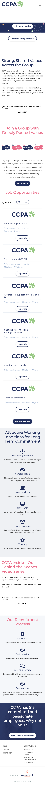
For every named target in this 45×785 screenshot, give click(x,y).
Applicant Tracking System (22, 781)
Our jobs (6, 750)
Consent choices (29, 762)
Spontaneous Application (22, 735)
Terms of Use (28, 750)
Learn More (22, 183)
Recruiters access (30, 760)
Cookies (27, 755)
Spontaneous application (7, 752)
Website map (28, 757)
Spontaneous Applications (22, 38)
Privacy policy (28, 752)
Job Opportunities (22, 26)
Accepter (22, 112)
